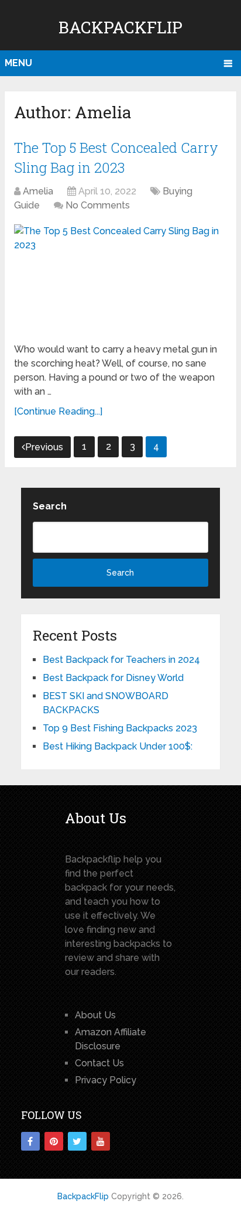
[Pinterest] (53, 1141)
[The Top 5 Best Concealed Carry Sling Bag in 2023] (120, 279)
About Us (95, 1015)
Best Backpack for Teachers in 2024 (121, 659)
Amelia (38, 191)
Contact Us (99, 1063)
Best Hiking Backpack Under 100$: (117, 746)
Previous (44, 447)
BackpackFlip (120, 27)
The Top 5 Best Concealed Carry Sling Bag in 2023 (116, 157)
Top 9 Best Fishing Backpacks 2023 (120, 728)
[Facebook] (30, 1141)
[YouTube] (100, 1141)
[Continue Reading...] (58, 411)
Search (50, 506)
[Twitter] (77, 1141)
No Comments (98, 205)
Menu (18, 63)
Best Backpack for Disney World (113, 677)
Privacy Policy (105, 1080)
